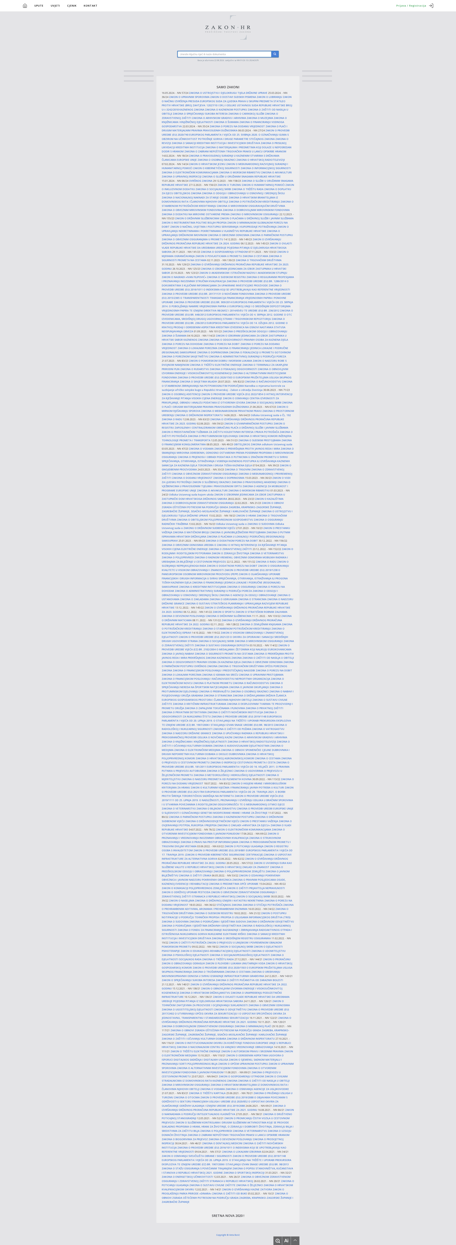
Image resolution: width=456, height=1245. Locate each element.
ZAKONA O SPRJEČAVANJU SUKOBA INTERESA (200, 113)
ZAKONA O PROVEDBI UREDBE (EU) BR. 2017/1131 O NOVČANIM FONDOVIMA (208, 293)
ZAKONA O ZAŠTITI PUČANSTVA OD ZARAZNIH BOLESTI (249, 980)
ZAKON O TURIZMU (229, 185)
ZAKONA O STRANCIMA (252, 599)
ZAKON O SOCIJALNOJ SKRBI (253, 896)
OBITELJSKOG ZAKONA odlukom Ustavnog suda (263, 444)
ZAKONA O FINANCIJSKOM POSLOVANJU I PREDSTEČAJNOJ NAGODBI (214, 670)
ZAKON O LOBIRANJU (269, 97)
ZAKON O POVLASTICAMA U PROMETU (218, 256)
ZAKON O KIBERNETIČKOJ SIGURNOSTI (216, 168)
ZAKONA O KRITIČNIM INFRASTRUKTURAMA (199, 704)
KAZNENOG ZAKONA (191, 109)
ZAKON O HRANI (246, 515)
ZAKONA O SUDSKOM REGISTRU (226, 277)
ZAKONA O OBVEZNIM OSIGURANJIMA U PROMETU (192, 239)
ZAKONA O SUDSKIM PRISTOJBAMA (259, 440)
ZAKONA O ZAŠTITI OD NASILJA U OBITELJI (268, 657)
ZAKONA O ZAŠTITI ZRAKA (195, 875)
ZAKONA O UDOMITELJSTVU (268, 951)
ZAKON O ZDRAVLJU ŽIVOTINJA (230, 553)
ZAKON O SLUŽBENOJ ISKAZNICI (211, 482)
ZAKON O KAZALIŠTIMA (269, 498)
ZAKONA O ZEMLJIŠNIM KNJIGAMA (260, 624)
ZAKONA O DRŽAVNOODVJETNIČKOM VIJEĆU (212, 821)
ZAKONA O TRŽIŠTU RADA (247, 189)
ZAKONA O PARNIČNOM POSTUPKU (271, 235)
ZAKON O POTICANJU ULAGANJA (243, 846)
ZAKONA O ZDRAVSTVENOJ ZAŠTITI (230, 549)
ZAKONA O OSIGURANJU (241, 586)
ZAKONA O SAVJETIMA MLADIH (198, 381)
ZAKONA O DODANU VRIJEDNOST (192, 477)
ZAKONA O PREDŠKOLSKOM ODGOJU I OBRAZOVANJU (254, 331)
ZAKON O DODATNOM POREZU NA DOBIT (232, 565)
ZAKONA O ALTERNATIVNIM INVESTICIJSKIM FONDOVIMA (212, 1068)
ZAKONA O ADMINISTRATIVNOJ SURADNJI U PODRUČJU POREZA (247, 356)
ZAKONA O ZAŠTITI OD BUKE (229, 1193)
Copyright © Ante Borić (228, 1234)
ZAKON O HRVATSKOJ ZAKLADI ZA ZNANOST (242, 867)
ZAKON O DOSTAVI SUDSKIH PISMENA (233, 97)
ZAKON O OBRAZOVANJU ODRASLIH (183, 963)
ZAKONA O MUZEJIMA (260, 118)
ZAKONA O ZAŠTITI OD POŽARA (232, 729)
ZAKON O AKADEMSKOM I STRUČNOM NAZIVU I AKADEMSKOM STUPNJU (243, 272)
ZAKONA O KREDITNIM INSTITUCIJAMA (202, 586)
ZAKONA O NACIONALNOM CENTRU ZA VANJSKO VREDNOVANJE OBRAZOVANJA (225, 1047)
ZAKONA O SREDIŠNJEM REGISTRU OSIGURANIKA (241, 938)
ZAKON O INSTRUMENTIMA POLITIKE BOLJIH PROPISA (194, 222)
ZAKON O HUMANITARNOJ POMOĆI (263, 185)
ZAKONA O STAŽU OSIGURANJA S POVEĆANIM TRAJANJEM (197, 1168)
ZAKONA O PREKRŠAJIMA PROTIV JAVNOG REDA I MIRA (247, 448)
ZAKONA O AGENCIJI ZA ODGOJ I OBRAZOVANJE (248, 595)
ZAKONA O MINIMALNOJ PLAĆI (253, 1026)
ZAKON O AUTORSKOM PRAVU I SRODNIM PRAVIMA (252, 1051)
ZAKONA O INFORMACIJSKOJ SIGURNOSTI (266, 168)
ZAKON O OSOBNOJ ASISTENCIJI (181, 394)
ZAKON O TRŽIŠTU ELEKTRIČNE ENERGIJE (195, 1051)
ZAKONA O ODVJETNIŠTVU (230, 1009)
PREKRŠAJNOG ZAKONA (202, 657)
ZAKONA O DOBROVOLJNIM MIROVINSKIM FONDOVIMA (256, 210)
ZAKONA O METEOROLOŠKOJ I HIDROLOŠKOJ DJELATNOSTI (229, 775)
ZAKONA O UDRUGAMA (223, 599)
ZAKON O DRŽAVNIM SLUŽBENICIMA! (197, 218)
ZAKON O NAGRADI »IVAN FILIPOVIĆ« (184, 277)
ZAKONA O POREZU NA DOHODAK (182, 344)
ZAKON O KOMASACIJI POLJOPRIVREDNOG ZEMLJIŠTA (194, 888)
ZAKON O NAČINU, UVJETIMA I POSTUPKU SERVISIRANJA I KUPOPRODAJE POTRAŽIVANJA (223, 226)
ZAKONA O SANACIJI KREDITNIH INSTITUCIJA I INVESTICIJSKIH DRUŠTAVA (216, 143)
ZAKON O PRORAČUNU (277, 959)
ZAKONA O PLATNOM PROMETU (212, 683)
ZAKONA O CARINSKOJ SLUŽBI (246, 113)
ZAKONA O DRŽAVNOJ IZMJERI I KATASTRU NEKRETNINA (229, 900)
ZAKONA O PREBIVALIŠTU (214, 691)
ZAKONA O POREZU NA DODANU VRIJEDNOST (237, 126)
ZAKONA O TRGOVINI (238, 469)
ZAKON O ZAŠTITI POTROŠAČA (187, 942)
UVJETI (55, 5)
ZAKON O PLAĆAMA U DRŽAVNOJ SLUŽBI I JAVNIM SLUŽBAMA (257, 218)
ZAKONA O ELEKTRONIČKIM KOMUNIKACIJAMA (190, 172)
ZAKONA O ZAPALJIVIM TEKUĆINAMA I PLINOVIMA (215, 708)
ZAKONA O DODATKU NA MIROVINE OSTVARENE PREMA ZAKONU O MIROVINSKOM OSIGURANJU (220, 214)
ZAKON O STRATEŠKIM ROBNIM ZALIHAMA (261, 612)
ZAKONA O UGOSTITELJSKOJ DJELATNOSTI (187, 1009)
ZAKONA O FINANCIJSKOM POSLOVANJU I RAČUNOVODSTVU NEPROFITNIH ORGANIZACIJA (216, 678)
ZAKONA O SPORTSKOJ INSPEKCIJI (244, 1172)
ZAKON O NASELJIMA (181, 900)
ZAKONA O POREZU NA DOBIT (221, 344)
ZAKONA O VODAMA (201, 448)
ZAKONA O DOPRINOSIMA (212, 352)
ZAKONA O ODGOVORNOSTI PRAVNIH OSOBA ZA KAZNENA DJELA (248, 339)
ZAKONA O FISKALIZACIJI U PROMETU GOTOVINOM (260, 352)
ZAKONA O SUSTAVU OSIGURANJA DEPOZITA (222, 645)
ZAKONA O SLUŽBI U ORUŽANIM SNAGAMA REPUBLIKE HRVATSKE (241, 176)
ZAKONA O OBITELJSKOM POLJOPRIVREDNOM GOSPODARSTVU (215, 519)
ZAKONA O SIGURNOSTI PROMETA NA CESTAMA (224, 653)
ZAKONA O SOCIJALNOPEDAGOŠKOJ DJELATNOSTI (240, 955)
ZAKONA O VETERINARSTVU (267, 553)
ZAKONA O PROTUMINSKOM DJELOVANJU (213, 436)
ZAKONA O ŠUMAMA (226, 122)
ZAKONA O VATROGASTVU (268, 729)
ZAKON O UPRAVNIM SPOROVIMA (189, 97)
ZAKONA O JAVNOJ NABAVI (178, 653)
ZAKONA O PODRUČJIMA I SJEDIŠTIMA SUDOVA (217, 921)
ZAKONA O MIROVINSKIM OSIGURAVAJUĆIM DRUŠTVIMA (251, 206)
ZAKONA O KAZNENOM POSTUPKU (226, 109)
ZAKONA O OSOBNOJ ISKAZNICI (217, 159)
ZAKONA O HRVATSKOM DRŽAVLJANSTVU (205, 992)
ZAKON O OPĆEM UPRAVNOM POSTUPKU (243, 1063)
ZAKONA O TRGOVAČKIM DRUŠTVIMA (258, 260)
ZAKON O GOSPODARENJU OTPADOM (241, 1076)
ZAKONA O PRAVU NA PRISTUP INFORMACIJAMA (209, 842)
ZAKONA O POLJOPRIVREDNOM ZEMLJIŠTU (239, 871)
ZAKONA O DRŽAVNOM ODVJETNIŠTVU (270, 921)
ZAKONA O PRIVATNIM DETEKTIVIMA (184, 712)
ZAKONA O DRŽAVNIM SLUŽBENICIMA (228, 616)
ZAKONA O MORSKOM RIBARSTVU (239, 172)
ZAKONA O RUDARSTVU (194, 369)
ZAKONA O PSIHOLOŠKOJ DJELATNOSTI (185, 955)
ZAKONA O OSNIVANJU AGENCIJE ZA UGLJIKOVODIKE (257, 1089)
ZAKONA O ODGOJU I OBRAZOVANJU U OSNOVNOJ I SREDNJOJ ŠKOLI (243, 193)
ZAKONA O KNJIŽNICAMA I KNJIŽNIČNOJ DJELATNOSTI (194, 741)
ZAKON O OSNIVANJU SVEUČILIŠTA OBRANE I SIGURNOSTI (197, 1156)
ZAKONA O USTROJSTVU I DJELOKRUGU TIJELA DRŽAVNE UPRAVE (228, 93)
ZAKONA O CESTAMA (255, 256)
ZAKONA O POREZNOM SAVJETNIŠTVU (185, 356)
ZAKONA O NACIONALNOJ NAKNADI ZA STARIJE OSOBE (195, 197)
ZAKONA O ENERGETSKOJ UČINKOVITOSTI (187, 1176)
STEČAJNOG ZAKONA (262, 139)
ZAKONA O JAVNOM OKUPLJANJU (249, 687)
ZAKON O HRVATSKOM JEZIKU (207, 164)
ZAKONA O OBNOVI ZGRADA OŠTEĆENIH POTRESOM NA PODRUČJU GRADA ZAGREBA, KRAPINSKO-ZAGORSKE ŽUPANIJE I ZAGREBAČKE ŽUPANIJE (227, 1198)
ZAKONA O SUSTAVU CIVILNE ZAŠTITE (212, 1185)
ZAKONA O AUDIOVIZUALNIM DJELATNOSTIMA (241, 745)
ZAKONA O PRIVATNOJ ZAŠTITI (264, 708)
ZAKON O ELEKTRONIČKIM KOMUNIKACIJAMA (243, 829)
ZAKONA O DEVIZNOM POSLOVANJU (183, 616)
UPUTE (39, 5)
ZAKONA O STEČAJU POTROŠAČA (263, 904)
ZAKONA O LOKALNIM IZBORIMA (241, 1151)
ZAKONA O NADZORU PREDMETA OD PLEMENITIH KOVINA (216, 779)
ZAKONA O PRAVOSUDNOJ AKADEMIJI (254, 482)
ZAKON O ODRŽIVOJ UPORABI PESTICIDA (186, 892)
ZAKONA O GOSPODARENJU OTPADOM (224, 251)
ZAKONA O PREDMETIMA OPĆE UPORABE (233, 883)
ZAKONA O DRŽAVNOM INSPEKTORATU (199, 415)
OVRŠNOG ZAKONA (200, 180)
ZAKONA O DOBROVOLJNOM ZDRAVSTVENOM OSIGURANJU (198, 503)
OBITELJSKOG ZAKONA (187, 193)
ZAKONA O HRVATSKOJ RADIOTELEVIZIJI (260, 159)
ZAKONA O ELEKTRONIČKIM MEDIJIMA (197, 750)
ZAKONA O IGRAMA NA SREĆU (220, 674)
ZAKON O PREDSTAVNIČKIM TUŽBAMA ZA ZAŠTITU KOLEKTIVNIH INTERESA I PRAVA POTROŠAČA (220, 432)
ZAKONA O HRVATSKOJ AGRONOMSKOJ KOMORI (225, 758)
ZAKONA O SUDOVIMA (175, 921)
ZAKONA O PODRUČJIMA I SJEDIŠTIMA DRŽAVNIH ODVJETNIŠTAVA (201, 925)
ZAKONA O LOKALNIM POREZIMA (197, 348)
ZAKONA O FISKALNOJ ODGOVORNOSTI (233, 369)
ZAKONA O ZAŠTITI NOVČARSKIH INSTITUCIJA (235, 712)
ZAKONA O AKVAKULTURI (276, 172)
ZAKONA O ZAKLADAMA (194, 599)
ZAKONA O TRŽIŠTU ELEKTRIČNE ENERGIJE (216, 364)
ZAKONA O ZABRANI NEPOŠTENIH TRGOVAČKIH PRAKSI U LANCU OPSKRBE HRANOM (235, 151)
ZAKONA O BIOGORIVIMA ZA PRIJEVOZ (185, 1139)
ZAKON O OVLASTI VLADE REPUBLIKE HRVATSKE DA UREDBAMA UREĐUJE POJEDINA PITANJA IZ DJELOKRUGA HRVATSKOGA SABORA (227, 247)
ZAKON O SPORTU (224, 612)
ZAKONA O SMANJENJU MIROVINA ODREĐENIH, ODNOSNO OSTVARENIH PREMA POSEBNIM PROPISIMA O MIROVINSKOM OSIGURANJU (228, 453)
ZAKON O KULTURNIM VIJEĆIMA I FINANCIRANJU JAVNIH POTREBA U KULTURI (237, 787)
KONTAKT (90, 5)
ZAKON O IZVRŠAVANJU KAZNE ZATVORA (247, 1189)
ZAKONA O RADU (266, 561)
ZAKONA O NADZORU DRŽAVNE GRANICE (186, 733)
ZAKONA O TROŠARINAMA (208, 971)
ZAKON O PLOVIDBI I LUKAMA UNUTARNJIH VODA (235, 963)
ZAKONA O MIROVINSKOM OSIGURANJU (259, 641)
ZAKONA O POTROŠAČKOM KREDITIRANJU (254, 201)
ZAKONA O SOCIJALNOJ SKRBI (213, 189)
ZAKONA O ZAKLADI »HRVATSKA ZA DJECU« (243, 825)
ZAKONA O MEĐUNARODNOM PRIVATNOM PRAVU (231, 411)
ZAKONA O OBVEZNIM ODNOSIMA (228, 235)
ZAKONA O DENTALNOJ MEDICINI (222, 1143)
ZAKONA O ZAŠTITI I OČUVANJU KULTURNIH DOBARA (194, 1038)
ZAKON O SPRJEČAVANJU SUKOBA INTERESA (188, 980)
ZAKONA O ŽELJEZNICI (220, 770)
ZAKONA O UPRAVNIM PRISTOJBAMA (261, 674)
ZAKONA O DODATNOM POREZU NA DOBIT (232, 540)
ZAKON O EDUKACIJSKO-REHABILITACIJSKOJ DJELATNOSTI (216, 951)
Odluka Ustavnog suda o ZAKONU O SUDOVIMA (245, 524)
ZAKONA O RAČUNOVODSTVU (263, 381)
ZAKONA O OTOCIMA (187, 1097)
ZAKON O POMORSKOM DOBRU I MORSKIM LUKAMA (220, 360)
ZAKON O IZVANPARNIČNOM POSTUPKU (248, 423)
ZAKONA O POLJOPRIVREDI (178, 557)
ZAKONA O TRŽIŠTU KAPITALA (207, 1093)
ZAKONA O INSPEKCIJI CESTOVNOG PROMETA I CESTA (243, 762)
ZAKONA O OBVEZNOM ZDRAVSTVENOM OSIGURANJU (205, 473)
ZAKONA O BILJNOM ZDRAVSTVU (216, 808)
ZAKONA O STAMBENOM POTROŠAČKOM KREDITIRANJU (237, 628)
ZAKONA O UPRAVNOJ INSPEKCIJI (181, 176)
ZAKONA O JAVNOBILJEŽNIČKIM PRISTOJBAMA (238, 532)
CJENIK (72, 5)
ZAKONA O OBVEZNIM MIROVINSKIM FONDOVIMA (192, 210)
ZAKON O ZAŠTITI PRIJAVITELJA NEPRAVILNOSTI (256, 888)
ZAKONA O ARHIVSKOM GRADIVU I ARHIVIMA (219, 118)
